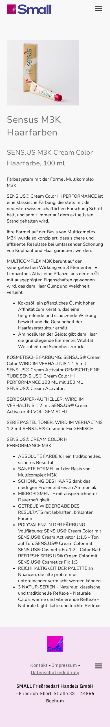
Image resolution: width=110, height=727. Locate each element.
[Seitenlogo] (30, 9)
